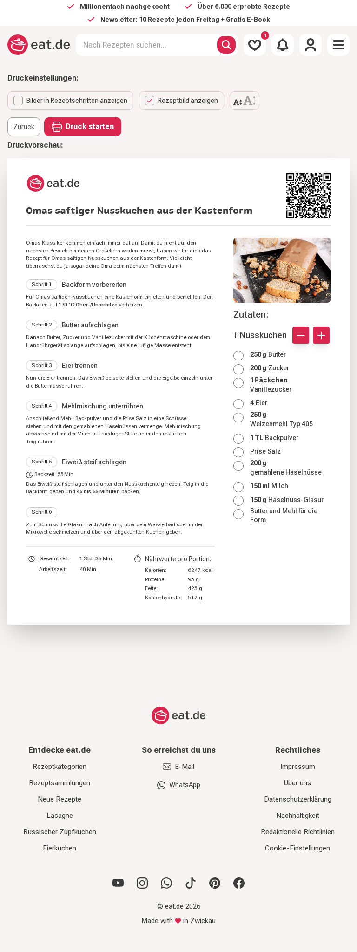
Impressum (297, 766)
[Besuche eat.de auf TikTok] (190, 883)
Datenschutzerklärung (297, 799)
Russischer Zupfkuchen (59, 832)
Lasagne (59, 815)
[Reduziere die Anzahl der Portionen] (300, 335)
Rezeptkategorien (59, 766)
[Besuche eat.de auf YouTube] (118, 883)
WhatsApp (184, 785)
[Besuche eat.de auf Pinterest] (214, 883)
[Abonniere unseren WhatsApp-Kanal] (166, 883)
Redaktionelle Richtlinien (298, 832)
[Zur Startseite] (38, 44)
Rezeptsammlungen (59, 783)
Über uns (297, 783)
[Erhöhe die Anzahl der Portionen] (321, 335)
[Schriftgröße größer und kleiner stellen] (244, 100)
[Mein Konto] (310, 45)
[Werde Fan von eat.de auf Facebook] (238, 883)
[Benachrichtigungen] (282, 45)
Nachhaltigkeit (297, 815)
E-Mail (184, 766)
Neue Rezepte (59, 799)
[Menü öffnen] (338, 45)
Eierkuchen (59, 848)
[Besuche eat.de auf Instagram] (142, 883)
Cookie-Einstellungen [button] (297, 848)
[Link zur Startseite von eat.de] (152, 183)
